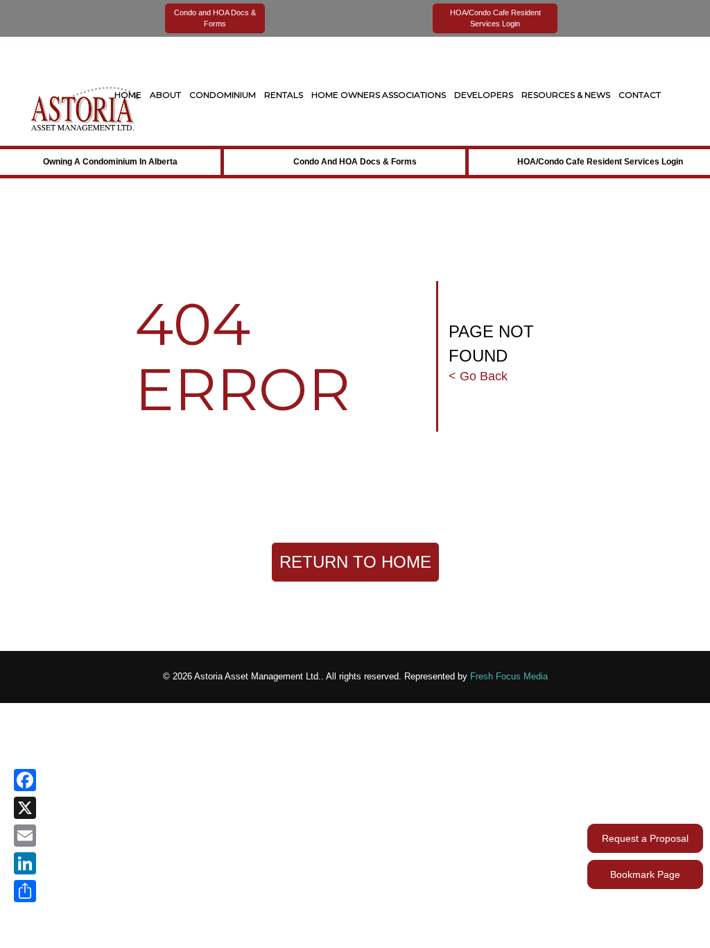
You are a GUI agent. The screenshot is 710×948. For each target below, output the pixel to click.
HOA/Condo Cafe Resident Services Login (600, 162)
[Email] (25, 835)
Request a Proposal (645, 838)
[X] (25, 808)
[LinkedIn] (25, 863)
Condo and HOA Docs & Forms (355, 162)
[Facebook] (25, 780)
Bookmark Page (645, 874)
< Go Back (478, 376)
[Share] (25, 891)
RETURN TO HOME (355, 561)
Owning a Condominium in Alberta (110, 162)
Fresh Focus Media (509, 676)
